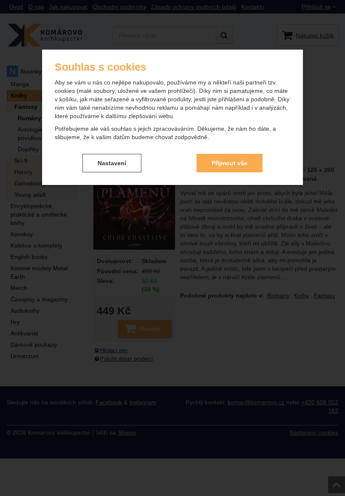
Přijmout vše (229, 163)
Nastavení (112, 163)
